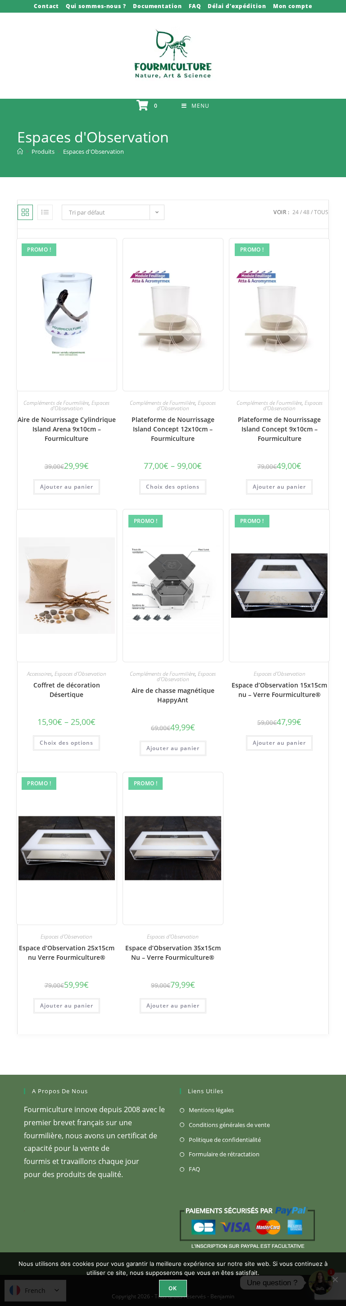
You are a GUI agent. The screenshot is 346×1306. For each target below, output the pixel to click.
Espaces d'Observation (93, 151)
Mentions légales (211, 1110)
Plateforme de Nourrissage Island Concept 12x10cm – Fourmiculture (173, 429)
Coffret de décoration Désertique (66, 690)
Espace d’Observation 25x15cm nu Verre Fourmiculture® (66, 953)
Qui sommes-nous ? (96, 6)
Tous (321, 212)
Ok (172, 1288)
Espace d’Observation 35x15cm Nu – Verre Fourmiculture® (173, 953)
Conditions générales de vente (229, 1125)
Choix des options (173, 486)
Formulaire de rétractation (224, 1154)
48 (306, 212)
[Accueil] (20, 151)
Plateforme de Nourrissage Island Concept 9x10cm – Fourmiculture (279, 429)
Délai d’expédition (237, 6)
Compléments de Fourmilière (56, 403)
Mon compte (292, 6)
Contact (46, 6)
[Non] (334, 1279)
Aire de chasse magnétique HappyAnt (173, 695)
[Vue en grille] (25, 212)
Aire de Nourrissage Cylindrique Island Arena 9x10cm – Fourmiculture (67, 429)
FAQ (195, 6)
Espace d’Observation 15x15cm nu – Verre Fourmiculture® (279, 690)
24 (295, 212)
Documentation (157, 6)
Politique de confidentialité (225, 1140)
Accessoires (39, 674)
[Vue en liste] (45, 212)
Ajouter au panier (66, 486)
